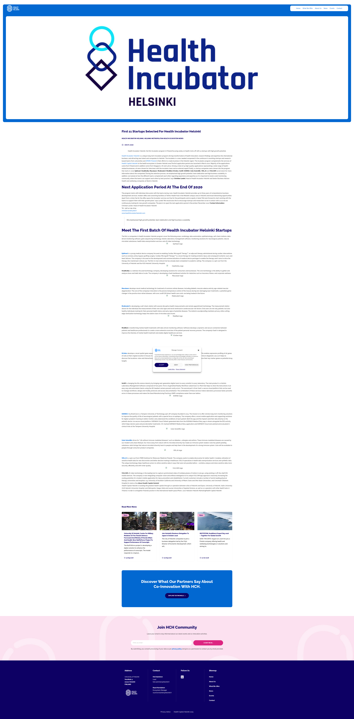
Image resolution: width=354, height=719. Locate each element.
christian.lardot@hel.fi (129, 211)
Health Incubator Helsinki (133, 138)
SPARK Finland (151, 161)
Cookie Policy (171, 369)
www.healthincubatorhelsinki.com (133, 213)
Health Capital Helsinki (130, 163)
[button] (198, 350)
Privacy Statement (180, 369)
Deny (176, 365)
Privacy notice (165, 712)
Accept (161, 365)
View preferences (191, 365)
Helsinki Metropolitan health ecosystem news (163, 138)
